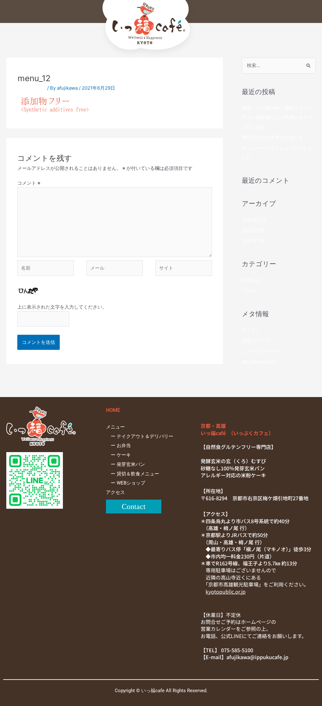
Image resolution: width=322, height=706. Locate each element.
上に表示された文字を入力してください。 (62, 307)
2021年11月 (254, 220)
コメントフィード (261, 351)
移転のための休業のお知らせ (272, 137)
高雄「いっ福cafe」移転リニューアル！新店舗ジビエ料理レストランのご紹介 (277, 117)
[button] (160, 14)
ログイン (251, 330)
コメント (28, 183)
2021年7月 (253, 241)
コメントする (32, 88)
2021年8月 (253, 230)
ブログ (249, 291)
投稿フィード (256, 341)
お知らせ (251, 280)
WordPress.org (258, 362)
